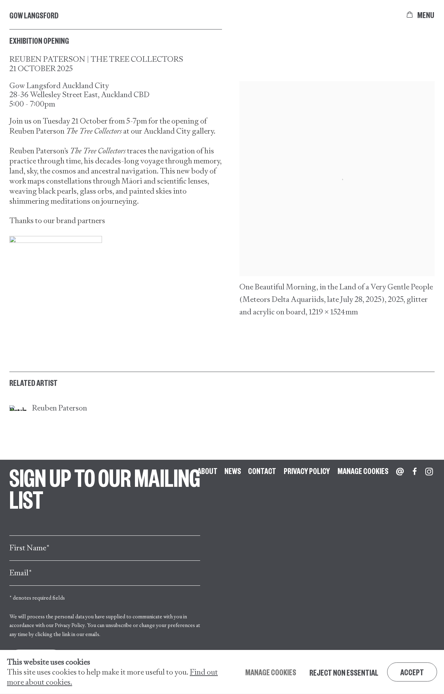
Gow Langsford (34, 15)
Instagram (429, 471)
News (232, 470)
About (207, 470)
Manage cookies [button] (363, 470)
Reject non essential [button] (343, 672)
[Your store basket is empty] (409, 14)
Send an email (399, 471)
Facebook (414, 471)
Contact (262, 470)
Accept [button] (412, 671)
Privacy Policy (70, 625)
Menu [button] (426, 14)
